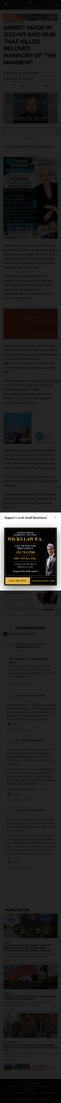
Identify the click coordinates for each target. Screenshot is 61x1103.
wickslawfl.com (43, 580)
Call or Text (18, 580)
